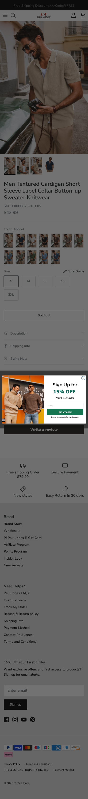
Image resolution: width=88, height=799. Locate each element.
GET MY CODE (65, 412)
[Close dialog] (83, 378)
